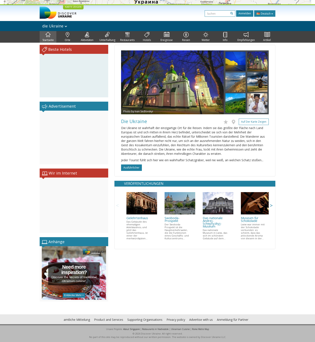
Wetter (206, 40)
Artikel (267, 40)
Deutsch (265, 13)
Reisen (186, 40)
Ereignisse (166, 40)
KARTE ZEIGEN (73, 6)
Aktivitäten (87, 40)
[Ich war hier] (234, 121)
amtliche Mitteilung (77, 320)
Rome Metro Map (200, 329)
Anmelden (244, 13)
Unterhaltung (107, 40)
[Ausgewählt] (226, 121)
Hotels (147, 40)
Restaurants (127, 40)
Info (225, 40)
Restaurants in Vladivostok (155, 329)
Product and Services (108, 320)
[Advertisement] (74, 137)
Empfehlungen (246, 40)
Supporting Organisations (144, 320)
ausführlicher (131, 167)
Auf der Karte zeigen (253, 122)
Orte (67, 40)
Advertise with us (201, 320)
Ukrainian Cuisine (180, 329)
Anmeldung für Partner (232, 320)
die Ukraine (53, 26)
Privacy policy (175, 320)
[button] (128, 82)
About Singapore (131, 329)
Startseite (48, 40)
